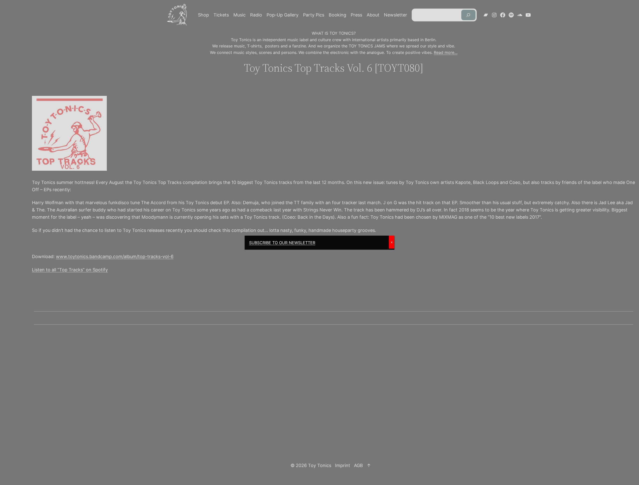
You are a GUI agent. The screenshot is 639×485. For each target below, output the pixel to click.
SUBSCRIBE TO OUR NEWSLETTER (282, 242)
